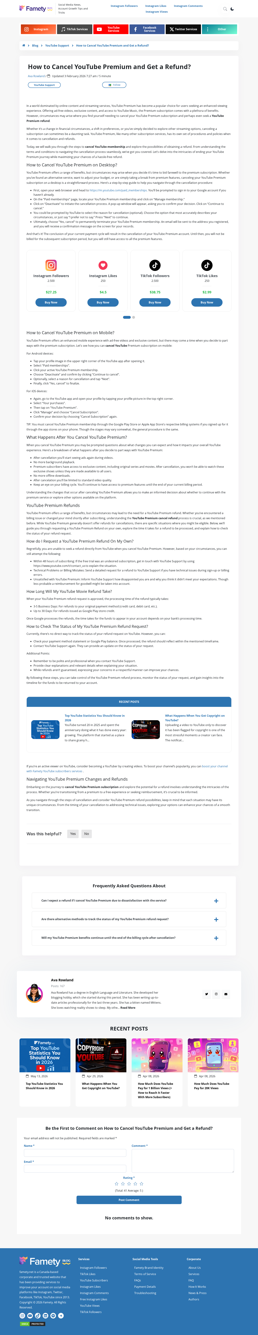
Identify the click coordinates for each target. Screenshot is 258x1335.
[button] (129, 900)
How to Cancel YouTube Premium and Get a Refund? (112, 45)
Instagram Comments (188, 6)
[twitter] (206, 994)
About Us (194, 1268)
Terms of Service (145, 1274)
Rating (128, 1178)
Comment (138, 1146)
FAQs (137, 1280)
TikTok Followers (91, 1312)
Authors (193, 1299)
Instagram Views (157, 11)
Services (193, 1274)
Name (28, 1146)
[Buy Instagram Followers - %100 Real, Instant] (23, 45)
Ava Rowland (36, 76)
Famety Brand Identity (148, 1268)
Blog (35, 45)
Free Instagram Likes (93, 1299)
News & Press (197, 1293)
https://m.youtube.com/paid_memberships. (119, 190)
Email (28, 1162)
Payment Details (145, 1287)
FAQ (191, 1280)
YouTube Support (57, 45)
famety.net (26, 1272)
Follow (116, 84)
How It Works (197, 1287)
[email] (226, 994)
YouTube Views (90, 1306)
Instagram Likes (155, 6)
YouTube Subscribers (94, 1280)
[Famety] (32, 1324)
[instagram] (216, 994)
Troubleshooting (145, 1293)
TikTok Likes (87, 1274)
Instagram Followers (124, 6)
